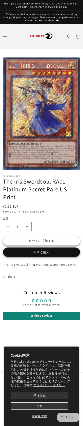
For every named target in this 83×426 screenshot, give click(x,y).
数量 (5, 218)
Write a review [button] (41, 315)
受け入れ (39, 396)
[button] (5, 36)
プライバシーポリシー (49, 385)
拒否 (39, 406)
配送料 (6, 212)
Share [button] (11, 276)
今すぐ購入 (41, 252)
